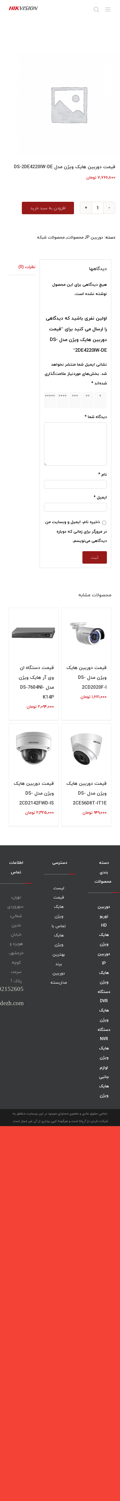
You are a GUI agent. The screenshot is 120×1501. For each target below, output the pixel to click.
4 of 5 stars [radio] (61, 400)
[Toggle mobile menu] (108, 9)
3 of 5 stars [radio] (74, 400)
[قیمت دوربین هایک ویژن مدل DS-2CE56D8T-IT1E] (86, 748)
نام (102, 474)
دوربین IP (94, 237)
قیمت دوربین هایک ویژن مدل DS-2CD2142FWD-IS (34, 793)
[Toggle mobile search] (96, 9)
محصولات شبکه (51, 237)
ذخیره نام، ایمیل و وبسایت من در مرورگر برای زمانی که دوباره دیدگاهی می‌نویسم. (76, 531)
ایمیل (100, 497)
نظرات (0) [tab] (27, 266)
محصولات (75, 237)
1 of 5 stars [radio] (99, 400)
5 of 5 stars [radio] (49, 400)
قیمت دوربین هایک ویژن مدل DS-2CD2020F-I (86, 677)
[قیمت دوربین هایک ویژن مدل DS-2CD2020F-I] (86, 632)
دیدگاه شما (95, 416)
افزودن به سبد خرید (48, 208)
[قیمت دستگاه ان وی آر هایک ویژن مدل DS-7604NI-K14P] (33, 632)
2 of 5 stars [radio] (86, 400)
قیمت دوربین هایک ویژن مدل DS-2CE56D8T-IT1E (86, 793)
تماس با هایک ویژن (59, 935)
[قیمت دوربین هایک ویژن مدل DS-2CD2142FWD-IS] (33, 748)
